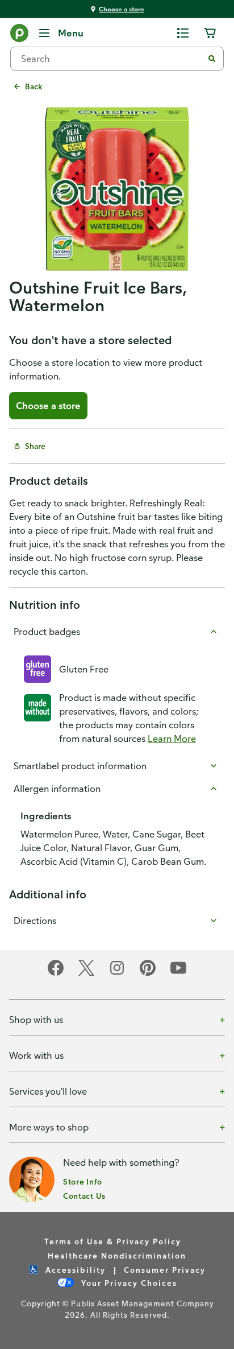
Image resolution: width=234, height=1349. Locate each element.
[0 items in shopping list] (183, 33)
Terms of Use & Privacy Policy (112, 1241)
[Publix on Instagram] (117, 974)
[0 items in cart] (210, 33)
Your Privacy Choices (127, 1283)
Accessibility (74, 1269)
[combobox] (111, 58)
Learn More (172, 738)
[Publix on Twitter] (86, 974)
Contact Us (84, 1196)
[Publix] (19, 35)
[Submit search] (212, 58)
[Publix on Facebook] (56, 974)
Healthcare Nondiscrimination (117, 1255)
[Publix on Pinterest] (148, 974)
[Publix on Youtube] (178, 974)
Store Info (82, 1181)
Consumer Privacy (165, 1269)
